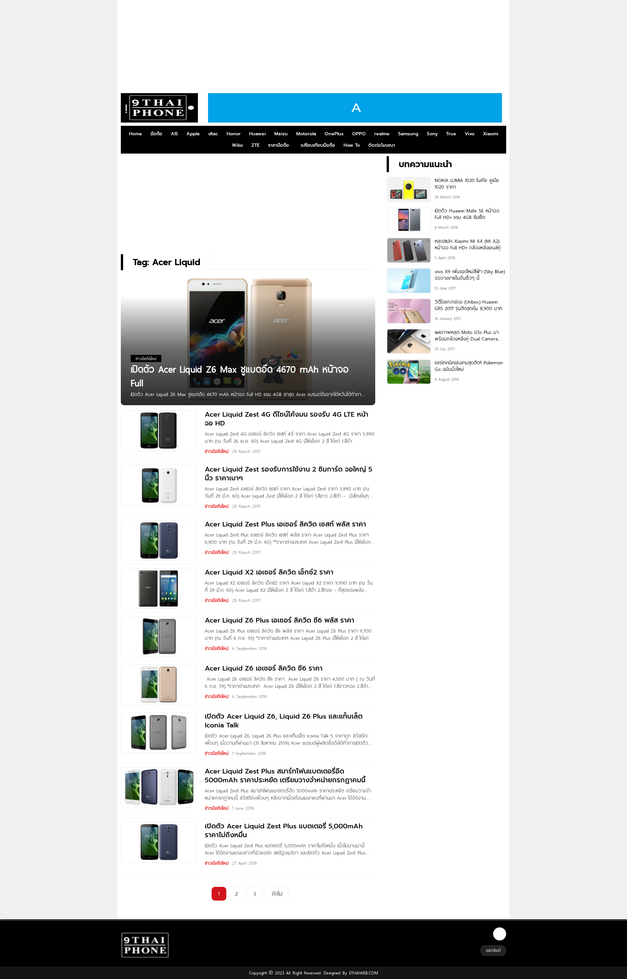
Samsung (408, 133)
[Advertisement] (313, 44)
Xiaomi (490, 133)
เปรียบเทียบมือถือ (318, 145)
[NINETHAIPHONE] (159, 108)
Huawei (257, 133)
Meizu (281, 133)
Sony (432, 133)
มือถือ (156, 133)
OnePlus (334, 133)
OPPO (359, 133)
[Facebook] (499, 933)
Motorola (306, 133)
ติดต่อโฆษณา (381, 145)
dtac (213, 133)
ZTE (255, 145)
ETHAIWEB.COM (362, 973)
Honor (234, 133)
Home (135, 133)
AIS (174, 133)
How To (352, 145)
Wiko (237, 145)
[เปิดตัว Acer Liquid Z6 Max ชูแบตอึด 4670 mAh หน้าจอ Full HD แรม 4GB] (248, 339)
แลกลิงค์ (493, 950)
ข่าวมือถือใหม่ (217, 451)
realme (382, 133)
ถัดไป (277, 893)
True (451, 133)
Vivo (469, 133)
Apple (193, 133)
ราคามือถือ (278, 145)
